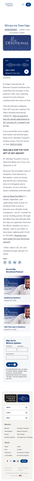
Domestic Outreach (23, 428)
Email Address (10, 354)
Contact (19, 449)
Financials (8, 452)
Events (7, 434)
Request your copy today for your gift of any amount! (16, 238)
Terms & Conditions (23, 468)
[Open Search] (23, 4)
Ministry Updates (10, 437)
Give (6, 449)
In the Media (8, 455)
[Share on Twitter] (10, 262)
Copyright (20, 470)
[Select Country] (21, 475)
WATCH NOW (16, 144)
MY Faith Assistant (23, 455)
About (6, 446)
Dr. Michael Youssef (23, 452)
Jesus (19, 446)
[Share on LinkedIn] (15, 262)
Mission (7, 428)
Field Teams (20, 434)
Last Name (20, 346)
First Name (9, 346)
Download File (6, 78)
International (8, 431)
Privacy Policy (8, 468)
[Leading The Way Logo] (9, 4)
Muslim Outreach (22, 431)
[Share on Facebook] (5, 262)
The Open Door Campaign (25, 437)
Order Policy (8, 470)
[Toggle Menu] (28, 4)
